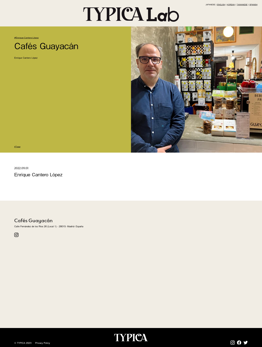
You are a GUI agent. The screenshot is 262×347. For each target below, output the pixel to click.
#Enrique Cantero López (26, 37)
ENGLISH (221, 4)
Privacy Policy (42, 342)
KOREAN (231, 4)
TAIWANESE (242, 4)
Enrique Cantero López (26, 57)
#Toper (17, 146)
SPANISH (253, 4)
